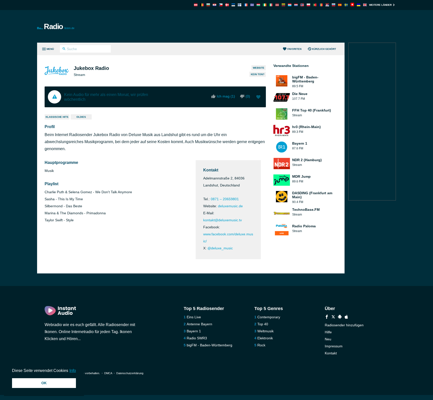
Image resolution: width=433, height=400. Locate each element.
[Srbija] (327, 5)
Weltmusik (265, 331)
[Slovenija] (333, 5)
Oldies (81, 117)
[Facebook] (327, 317)
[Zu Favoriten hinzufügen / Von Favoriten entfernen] (258, 97)
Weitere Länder (380, 5)
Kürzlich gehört (324, 49)
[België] (202, 5)
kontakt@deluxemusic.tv (222, 220)
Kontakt (331, 353)
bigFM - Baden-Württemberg (209, 345)
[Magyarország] (258, 5)
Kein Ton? (257, 74)
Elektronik (265, 338)
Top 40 (262, 324)
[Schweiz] (352, 5)
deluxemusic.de (230, 206)
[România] (321, 5)
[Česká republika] (221, 5)
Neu (328, 339)
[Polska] (308, 5)
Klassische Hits (57, 117)
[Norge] (302, 5)
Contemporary (268, 317)
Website (258, 67)
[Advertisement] (273, 26)
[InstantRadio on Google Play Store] (340, 317)
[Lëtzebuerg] (289, 5)
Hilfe (328, 332)
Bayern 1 (194, 331)
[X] (333, 317)
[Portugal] (314, 5)
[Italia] (271, 5)
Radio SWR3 (197, 338)
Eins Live (194, 317)
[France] (246, 5)
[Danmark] (227, 5)
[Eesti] (233, 5)
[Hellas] (252, 5)
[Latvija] (277, 5)
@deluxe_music (220, 248)
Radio (59, 26)
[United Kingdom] (365, 5)
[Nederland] (296, 5)
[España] (340, 5)
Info (72, 370)
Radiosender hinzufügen (344, 325)
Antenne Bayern (199, 324)
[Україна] (358, 5)
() (248, 96)
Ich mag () (226, 96)
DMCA (108, 373)
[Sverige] (346, 5)
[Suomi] (239, 5)
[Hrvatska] (214, 5)
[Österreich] (195, 5)
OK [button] (44, 383)
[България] (208, 5)
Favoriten (294, 49)
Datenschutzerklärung (129, 373)
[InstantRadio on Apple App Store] (346, 317)
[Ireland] (264, 5)
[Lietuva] (283, 5)
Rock (261, 345)
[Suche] (64, 49)
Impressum (334, 346)
